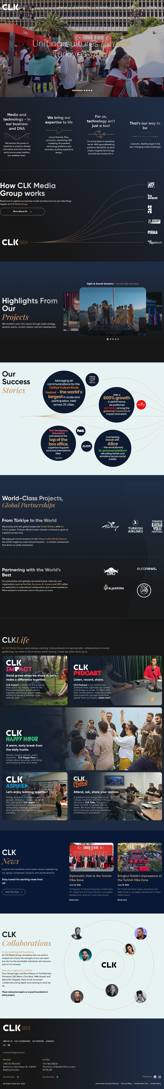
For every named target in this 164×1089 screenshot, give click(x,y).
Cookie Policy (155, 1084)
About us (63, 7)
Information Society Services (107, 1084)
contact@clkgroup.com (14, 1053)
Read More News (13, 892)
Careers (118, 7)
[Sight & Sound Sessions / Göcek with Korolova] (112, 311)
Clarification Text (141, 1084)
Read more (74, 900)
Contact (132, 7)
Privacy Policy (126, 1084)
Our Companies (82, 7)
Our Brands (101, 7)
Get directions (9, 1077)
